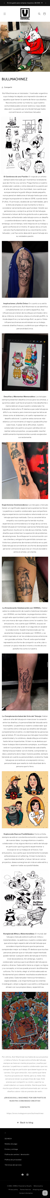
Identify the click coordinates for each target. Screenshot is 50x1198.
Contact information (26, 1193)
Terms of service (25, 1189)
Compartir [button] (8, 87)
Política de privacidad (13, 1160)
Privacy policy (13, 1189)
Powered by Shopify (25, 1186)
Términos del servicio (13, 1165)
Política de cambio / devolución (17, 1154)
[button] (4, 13)
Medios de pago (11, 1144)
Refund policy (38, 1186)
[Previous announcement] (4, 3)
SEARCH (8, 1139)
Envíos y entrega (11, 1149)
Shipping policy (38, 1189)
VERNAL (15, 1186)
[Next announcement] (45, 3)
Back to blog (26, 1122)
